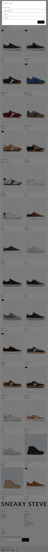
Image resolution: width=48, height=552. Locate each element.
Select (41, 22)
